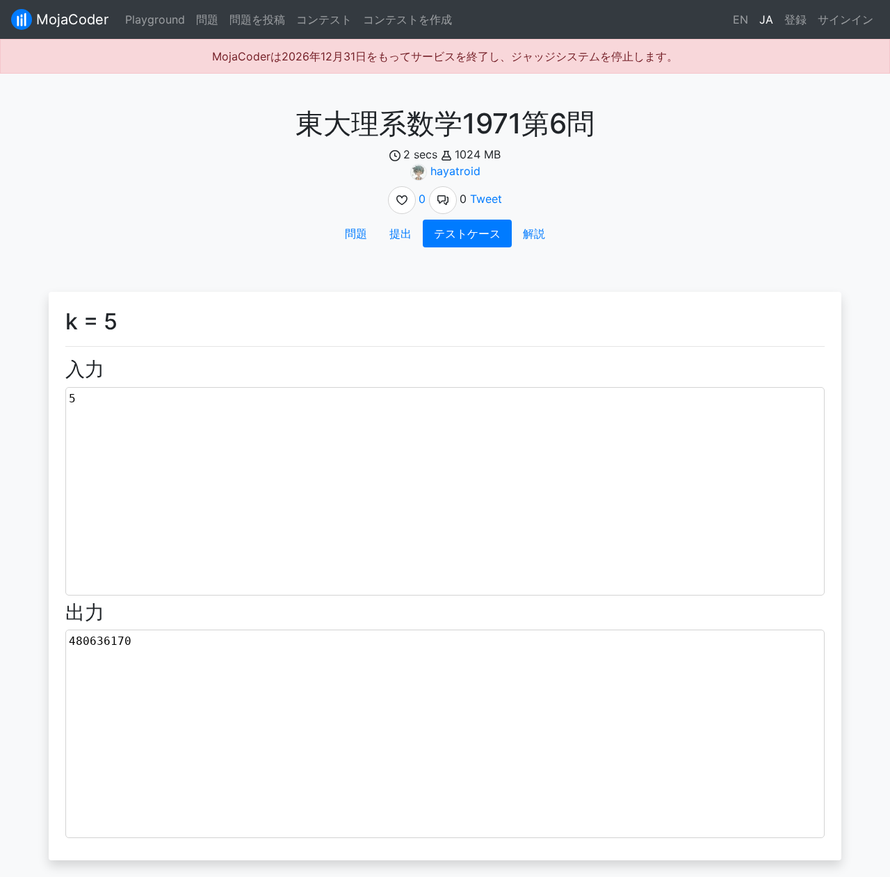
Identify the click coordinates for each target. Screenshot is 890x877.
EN (740, 19)
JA (766, 19)
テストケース (467, 233)
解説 (534, 233)
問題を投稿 (257, 19)
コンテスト (324, 19)
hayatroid (455, 171)
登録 (795, 19)
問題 (207, 19)
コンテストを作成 (407, 19)
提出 (400, 233)
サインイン (845, 19)
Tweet (486, 199)
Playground (155, 19)
